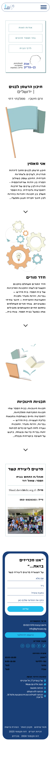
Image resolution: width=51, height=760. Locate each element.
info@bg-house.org (37, 629)
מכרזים (15, 736)
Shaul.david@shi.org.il (22, 490)
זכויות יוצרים (35, 731)
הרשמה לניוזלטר (25, 635)
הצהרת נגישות (12, 727)
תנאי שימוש (40, 727)
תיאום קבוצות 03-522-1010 (34, 625)
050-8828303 (28, 499)
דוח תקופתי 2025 (18, 731)
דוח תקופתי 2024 (30, 736)
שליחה (25, 609)
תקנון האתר (26, 727)
